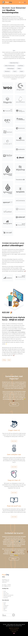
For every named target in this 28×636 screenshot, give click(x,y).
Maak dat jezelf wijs (14, 506)
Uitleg (4, 360)
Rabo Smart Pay (14, 62)
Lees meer (14, 441)
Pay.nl (14, 71)
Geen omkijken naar (14, 454)
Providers (5, 606)
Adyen (21, 71)
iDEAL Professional (9, 65)
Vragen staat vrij (14, 430)
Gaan (9, 360)
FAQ (4, 609)
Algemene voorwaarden (8, 595)
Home (4, 591)
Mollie (19, 68)
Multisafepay (10, 68)
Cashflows (20, 65)
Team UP (14, 404)
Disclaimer (5, 597)
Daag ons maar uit (14, 480)
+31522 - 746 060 (7, 584)
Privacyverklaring (7, 596)
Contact (5, 610)
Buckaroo (7, 71)
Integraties (5, 605)
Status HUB (5, 593)
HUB (4, 604)
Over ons (5, 592)
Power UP (14, 558)
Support (5, 608)
